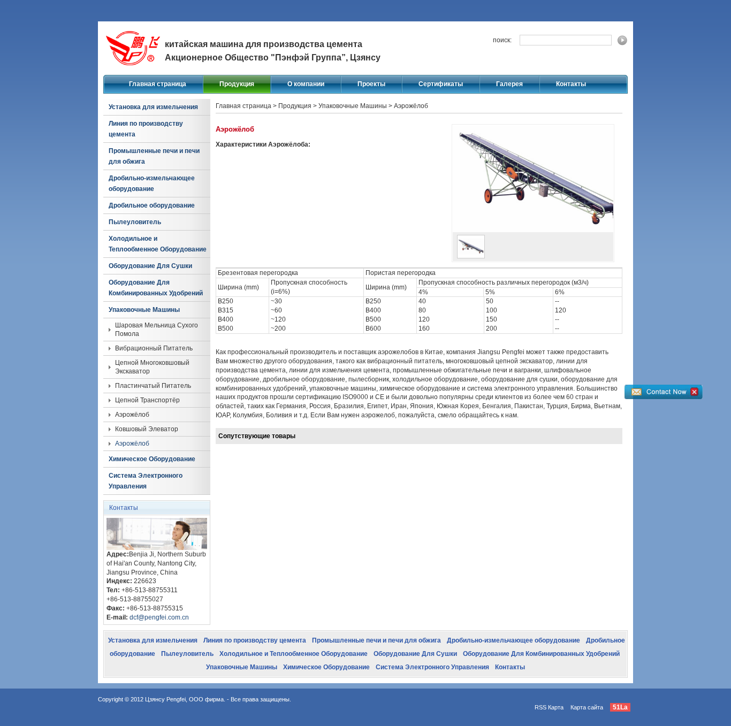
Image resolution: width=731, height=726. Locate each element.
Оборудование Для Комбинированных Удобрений (156, 288)
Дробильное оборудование (152, 205)
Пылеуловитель (135, 222)
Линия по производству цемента (146, 129)
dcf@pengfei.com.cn (159, 617)
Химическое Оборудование (152, 459)
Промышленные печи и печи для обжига (154, 156)
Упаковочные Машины (144, 310)
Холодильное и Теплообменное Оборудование (158, 244)
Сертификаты (440, 84)
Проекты (371, 84)
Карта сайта (586, 707)
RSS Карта (549, 707)
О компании (305, 84)
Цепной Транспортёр (147, 400)
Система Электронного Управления (145, 481)
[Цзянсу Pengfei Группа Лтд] (132, 67)
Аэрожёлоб (132, 414)
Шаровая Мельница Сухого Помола (156, 330)
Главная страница (157, 84)
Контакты (571, 84)
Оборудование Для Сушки (150, 266)
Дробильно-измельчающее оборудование (152, 183)
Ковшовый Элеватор (146, 429)
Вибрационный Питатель (154, 348)
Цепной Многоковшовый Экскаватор (152, 367)
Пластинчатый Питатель (153, 385)
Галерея (509, 84)
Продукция (236, 84)
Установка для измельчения (153, 107)
